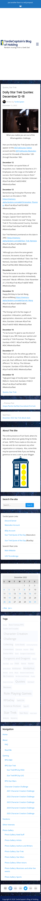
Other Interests (9, 825)
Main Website (10, 550)
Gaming (6, 755)
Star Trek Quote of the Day (15, 535)
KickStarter (16, 668)
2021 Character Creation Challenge (20, 791)
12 (10, 594)
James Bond (7, 669)
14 (20, 594)
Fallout (34, 659)
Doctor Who (8, 653)
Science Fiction (12, 706)
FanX (11, 664)
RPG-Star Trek (10, 765)
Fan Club (6, 664)
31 (35, 602)
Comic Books (20, 645)
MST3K (11, 673)
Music (16, 673)
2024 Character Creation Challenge (20, 808)
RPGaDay (9, 700)
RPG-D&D (8, 760)
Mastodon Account (12, 525)
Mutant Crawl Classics (27, 673)
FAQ (6, 744)
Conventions (8, 649)
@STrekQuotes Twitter (23, 148)
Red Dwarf (31, 682)
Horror (23, 663)
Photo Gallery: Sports (13, 877)
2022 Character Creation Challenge (20, 796)
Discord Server (11, 521)
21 (20, 598)
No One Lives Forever (22, 676)
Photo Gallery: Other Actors (16, 863)
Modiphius (28, 668)
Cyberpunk (19, 649)
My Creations (8, 676)
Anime (5, 625)
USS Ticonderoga (11, 556)
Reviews (7, 687)
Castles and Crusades (11, 629)
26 (10, 602)
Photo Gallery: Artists (13, 840)
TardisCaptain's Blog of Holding (17, 43)
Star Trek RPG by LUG (15, 775)
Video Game (33, 713)
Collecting (8, 644)
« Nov (5, 608)
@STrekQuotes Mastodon (26, 151)
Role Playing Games (18, 693)
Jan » (10, 608)
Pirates (33, 676)
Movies (5, 673)
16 (30, 594)
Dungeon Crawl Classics (27, 654)
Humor (31, 663)
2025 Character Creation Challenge (20, 813)
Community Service (32, 645)
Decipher (25, 649)
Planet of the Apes (8, 682)
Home (5, 734)
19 (10, 598)
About (5, 740)
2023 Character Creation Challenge (20, 802)
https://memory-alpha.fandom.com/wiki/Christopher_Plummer (20, 202)
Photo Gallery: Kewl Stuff (14, 834)
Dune (17, 654)
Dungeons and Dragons (17, 658)
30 (30, 602)
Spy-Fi (26, 706)
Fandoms (6, 819)
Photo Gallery (8, 830)
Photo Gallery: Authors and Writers (19, 846)
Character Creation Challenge (16, 636)
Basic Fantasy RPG (16, 624)
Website (6, 718)
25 (4, 602)
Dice (31, 649)
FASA (17, 663)
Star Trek (12, 87)
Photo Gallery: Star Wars (14, 857)
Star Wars (24, 713)
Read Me (8, 750)
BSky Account (10, 531)
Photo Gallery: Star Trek (14, 851)
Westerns (14, 718)
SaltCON (20, 700)
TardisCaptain (19, 102)
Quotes (5, 87)
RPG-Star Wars (10, 781)
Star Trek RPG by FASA (15, 770)
